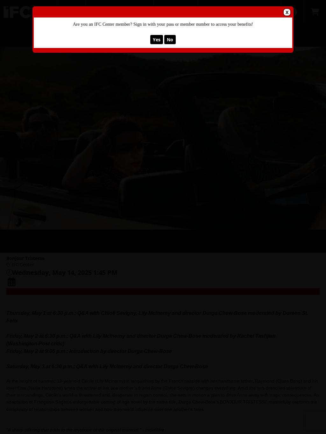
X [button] (287, 12)
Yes (156, 40)
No (170, 40)
